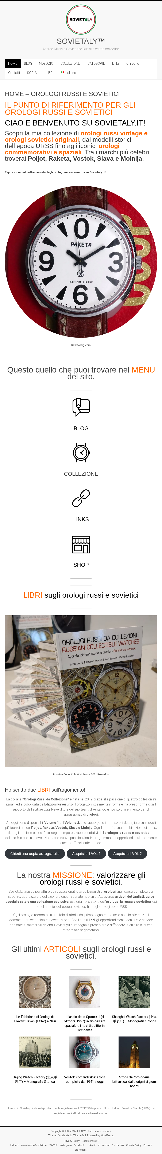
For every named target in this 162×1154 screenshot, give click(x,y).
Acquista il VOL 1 (86, 853)
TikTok (53, 1145)
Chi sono (132, 63)
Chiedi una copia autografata (34, 853)
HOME (12, 63)
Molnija (131, 158)
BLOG (28, 63)
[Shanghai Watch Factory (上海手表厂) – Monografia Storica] (134, 993)
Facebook (79, 1145)
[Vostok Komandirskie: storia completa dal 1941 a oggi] (84, 1054)
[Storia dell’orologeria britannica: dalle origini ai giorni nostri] (134, 1054)
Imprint (106, 1145)
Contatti (14, 73)
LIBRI (50, 73)
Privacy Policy (72, 1140)
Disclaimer (118, 1145)
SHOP (81, 565)
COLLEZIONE (70, 63)
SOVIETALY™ (81, 41)
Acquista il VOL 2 (127, 853)
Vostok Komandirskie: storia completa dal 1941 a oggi (84, 1079)
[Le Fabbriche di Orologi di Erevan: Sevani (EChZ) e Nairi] (35, 993)
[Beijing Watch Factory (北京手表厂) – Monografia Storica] (35, 1054)
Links (116, 63)
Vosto (81, 158)
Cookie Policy (133, 1145)
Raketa (59, 158)
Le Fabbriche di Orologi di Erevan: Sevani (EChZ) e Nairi (35, 1019)
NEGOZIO (46, 63)
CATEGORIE (96, 63)
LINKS (81, 519)
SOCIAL (32, 73)
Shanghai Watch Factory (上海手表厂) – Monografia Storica (134, 1019)
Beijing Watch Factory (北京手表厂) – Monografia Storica (35, 1079)
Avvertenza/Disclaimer (34, 1145)
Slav (103, 158)
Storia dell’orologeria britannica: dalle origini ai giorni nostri (134, 1081)
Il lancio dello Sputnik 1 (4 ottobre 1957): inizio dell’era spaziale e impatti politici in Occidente (84, 1023)
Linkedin (91, 1145)
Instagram (66, 1145)
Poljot (36, 158)
